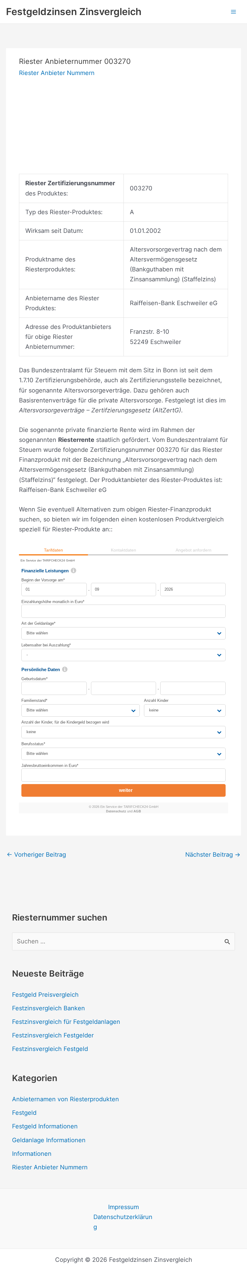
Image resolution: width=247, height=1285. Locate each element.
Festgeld (24, 1112)
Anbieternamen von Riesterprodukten (65, 1099)
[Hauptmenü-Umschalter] (233, 11)
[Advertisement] (123, 131)
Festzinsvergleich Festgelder (53, 1035)
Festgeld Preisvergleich (45, 994)
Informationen (32, 1153)
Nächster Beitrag (212, 854)
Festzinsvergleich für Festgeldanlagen (66, 1021)
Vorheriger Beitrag (36, 854)
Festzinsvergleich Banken (48, 1008)
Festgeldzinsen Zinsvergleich (74, 11)
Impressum (123, 1207)
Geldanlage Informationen (49, 1140)
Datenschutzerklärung (122, 1221)
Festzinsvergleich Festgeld (50, 1048)
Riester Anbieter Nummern (57, 73)
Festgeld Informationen (45, 1126)
